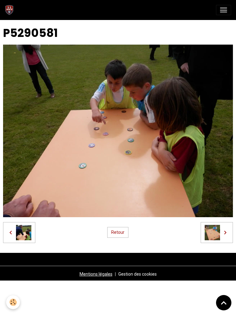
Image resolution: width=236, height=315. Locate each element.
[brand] (10, 10)
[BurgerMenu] (223, 10)
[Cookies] (13, 302)
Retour (117, 232)
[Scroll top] (223, 302)
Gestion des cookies (137, 274)
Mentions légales (96, 274)
